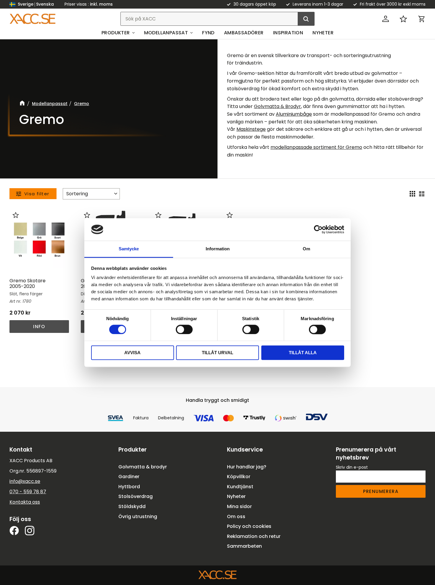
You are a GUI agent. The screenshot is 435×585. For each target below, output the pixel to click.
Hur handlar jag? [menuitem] (246, 466)
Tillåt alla (303, 352)
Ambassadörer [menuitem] (244, 32)
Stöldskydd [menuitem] (132, 506)
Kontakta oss (24, 502)
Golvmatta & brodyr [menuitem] (142, 466)
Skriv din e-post (352, 467)
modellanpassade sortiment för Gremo (316, 147)
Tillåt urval (217, 352)
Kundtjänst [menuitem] (240, 486)
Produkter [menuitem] (116, 32)
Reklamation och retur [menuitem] (254, 536)
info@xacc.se (24, 481)
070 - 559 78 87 (27, 491)
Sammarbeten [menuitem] (244, 546)
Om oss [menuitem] (236, 516)
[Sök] (306, 19)
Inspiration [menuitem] (288, 32)
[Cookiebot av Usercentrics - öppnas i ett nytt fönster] (318, 229)
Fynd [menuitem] (208, 32)
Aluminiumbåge (294, 114)
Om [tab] (306, 249)
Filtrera (33, 193)
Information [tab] (218, 249)
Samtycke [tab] (129, 249)
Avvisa (132, 352)
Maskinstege (251, 129)
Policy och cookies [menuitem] (249, 526)
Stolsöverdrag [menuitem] (135, 496)
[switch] (184, 329)
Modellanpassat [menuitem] (166, 32)
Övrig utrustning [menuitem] (137, 516)
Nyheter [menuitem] (323, 32)
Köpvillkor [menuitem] (238, 476)
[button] (403, 19)
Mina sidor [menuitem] (239, 506)
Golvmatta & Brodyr (277, 106)
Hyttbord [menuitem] (129, 486)
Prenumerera (380, 491)
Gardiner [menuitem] (128, 476)
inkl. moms (101, 4)
